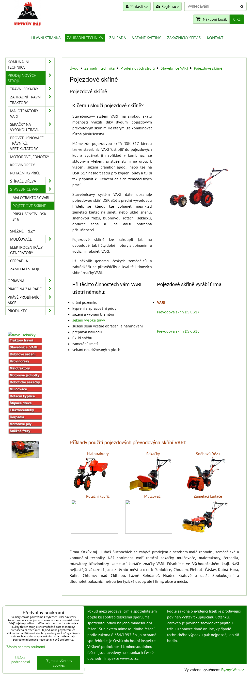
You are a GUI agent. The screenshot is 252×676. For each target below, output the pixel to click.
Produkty (17, 310)
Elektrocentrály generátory (26, 250)
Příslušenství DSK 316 (29, 216)
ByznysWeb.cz (232, 669)
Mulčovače (21, 239)
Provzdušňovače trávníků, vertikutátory (27, 143)
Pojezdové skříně (29, 205)
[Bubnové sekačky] (25, 355)
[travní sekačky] (21, 334)
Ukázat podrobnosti (20, 660)
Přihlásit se (138, 6)
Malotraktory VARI (24, 113)
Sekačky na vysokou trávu (24, 127)
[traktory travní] (25, 341)
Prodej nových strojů (22, 78)
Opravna (16, 280)
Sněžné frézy (22, 231)
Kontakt (215, 37)
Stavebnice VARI (24, 189)
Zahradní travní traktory (25, 99)
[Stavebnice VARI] (25, 348)
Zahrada (117, 37)
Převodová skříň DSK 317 (178, 311)
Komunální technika (18, 64)
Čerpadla (19, 260)
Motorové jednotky (29, 156)
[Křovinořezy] (25, 362)
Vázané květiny (146, 37)
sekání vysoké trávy (88, 320)
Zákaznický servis (184, 37)
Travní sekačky (24, 88)
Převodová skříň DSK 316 (178, 331)
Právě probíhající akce (24, 300)
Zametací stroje (25, 268)
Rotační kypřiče (25, 172)
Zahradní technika (85, 37)
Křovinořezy (22, 164)
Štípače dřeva (23, 181)
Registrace (169, 6)
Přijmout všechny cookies (59, 663)
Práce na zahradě (25, 288)
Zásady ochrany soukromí (25, 647)
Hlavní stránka (46, 37)
